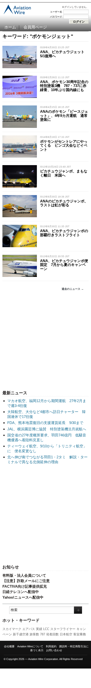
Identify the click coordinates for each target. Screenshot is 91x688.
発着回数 (52, 634)
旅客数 (34, 634)
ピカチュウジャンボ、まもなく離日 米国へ (63, 173)
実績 (39, 629)
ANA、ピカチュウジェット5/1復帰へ (62, 54)
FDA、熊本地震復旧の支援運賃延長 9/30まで (45, 423)
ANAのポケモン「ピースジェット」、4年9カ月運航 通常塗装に (64, 115)
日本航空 (66, 634)
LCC (46, 629)
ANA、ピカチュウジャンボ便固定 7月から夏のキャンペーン (64, 265)
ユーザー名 (56, 11)
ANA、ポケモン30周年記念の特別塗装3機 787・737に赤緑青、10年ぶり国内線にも (64, 86)
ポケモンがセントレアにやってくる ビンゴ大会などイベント (63, 145)
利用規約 (51, 646)
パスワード (56, 16)
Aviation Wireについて (30, 646)
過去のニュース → (73, 288)
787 (42, 634)
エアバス (28, 629)
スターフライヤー (62, 629)
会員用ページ (35, 27)
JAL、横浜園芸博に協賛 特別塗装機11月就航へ (46, 429)
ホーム (10, 27)
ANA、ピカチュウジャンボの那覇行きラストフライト (64, 233)
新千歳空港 (21, 634)
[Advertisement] (45, 340)
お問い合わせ (54, 650)
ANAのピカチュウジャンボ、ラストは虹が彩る (64, 203)
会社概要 (9, 646)
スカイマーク (11, 629)
